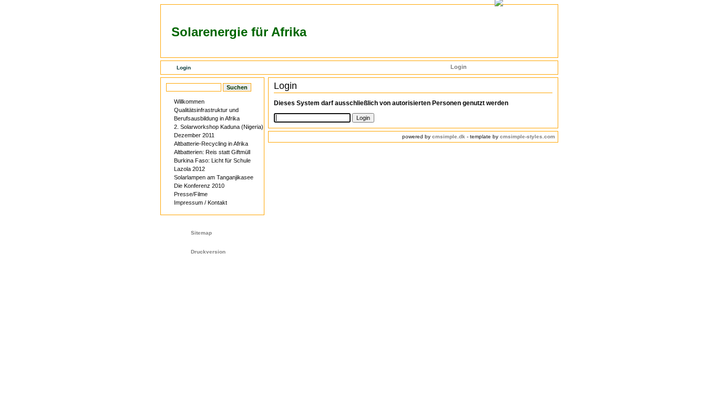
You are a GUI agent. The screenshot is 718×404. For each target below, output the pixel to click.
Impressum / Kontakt (200, 202)
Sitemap (201, 233)
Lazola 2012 (189, 169)
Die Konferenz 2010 (199, 186)
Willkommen (189, 101)
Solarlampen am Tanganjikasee (213, 177)
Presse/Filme (191, 194)
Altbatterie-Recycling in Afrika (211, 143)
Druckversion (208, 252)
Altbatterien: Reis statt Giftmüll (212, 152)
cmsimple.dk (448, 136)
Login (458, 67)
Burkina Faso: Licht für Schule (212, 160)
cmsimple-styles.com (527, 136)
